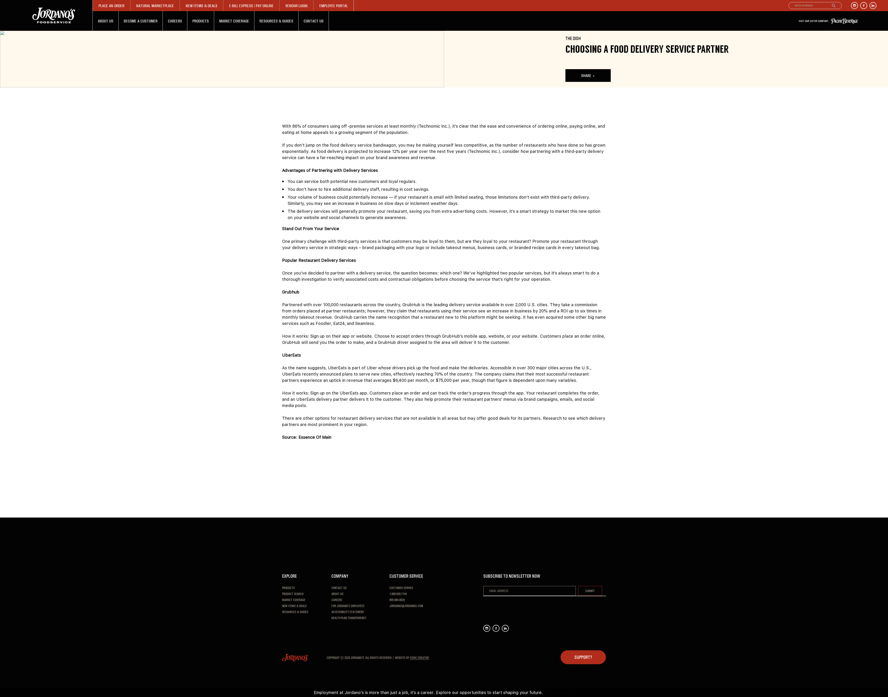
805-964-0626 (397, 600)
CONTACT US (314, 21)
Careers (175, 21)
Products (200, 21)
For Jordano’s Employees (347, 606)
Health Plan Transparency (348, 618)
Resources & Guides (276, 21)
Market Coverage (234, 21)
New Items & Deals (201, 5)
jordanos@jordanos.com (406, 606)
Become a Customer (140, 21)
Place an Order (111, 5)
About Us (105, 21)
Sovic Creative (419, 658)
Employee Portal (333, 5)
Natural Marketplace (155, 5)
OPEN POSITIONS (560, 692)
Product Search (292, 594)
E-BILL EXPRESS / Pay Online (251, 5)
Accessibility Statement (347, 612)
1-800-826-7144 (398, 594)
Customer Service (401, 588)
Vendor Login (296, 5)
